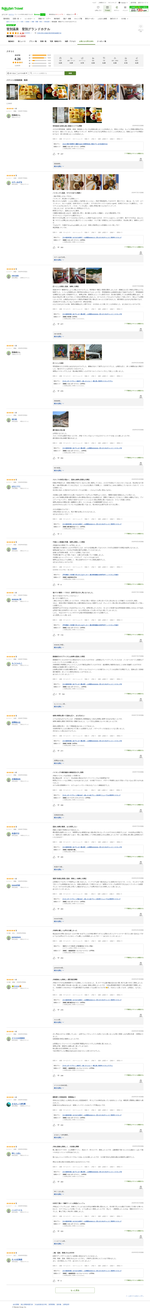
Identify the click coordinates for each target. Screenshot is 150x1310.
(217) (55, 41)
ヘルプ (94, 2)
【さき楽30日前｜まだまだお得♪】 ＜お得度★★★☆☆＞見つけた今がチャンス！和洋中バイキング (91, 237)
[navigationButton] (140, 91)
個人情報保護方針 (27, 1304)
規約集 (59, 1304)
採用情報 (52, 1304)
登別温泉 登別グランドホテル (28, 29)
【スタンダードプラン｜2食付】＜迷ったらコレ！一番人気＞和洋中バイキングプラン (87, 381)
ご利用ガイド (102, 2)
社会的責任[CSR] (41, 1304)
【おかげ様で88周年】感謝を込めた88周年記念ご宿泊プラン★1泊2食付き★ (85, 144)
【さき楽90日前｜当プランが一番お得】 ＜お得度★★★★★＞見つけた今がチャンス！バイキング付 (92, 314)
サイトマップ (112, 2)
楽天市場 (133, 2)
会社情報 (16, 1304)
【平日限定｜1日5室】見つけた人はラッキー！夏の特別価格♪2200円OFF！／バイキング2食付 (90, 575)
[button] (12, 92)
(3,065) (86, 41)
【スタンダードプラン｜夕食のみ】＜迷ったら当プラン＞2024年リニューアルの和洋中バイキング (91, 795)
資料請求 (66, 1304)
